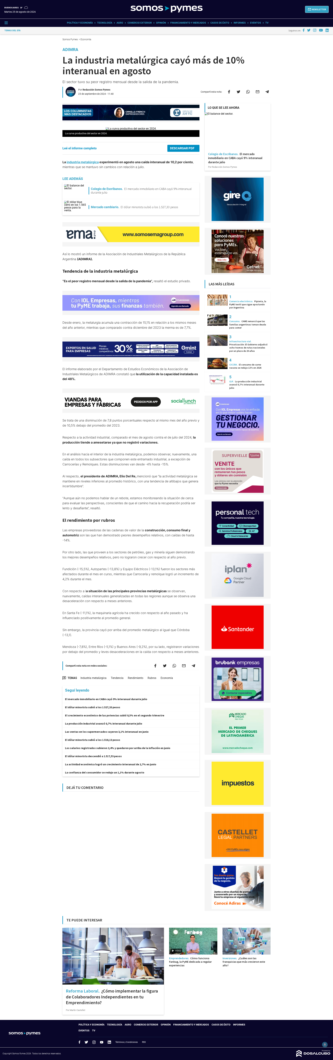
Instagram (94, 1042)
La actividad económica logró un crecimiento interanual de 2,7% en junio (110, 764)
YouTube (101, 1042)
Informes (240, 22)
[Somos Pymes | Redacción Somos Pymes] (71, 95)
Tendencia (117, 678)
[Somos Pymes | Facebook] (303, 30)
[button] (317, 9)
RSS (144, 1042)
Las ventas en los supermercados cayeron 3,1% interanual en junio (107, 731)
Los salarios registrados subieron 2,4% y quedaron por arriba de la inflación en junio (117, 748)
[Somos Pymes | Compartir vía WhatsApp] (248, 91)
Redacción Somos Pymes (96, 89)
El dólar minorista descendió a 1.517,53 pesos (93, 756)
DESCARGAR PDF (182, 148)
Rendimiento (135, 678)
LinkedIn (109, 1042)
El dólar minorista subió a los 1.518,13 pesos (92, 740)
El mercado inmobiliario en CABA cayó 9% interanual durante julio (106, 699)
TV (266, 22)
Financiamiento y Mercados (188, 22)
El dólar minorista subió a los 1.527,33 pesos (92, 707)
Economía (167, 678)
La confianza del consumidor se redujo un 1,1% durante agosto (104, 772)
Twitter (86, 1042)
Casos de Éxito (219, 22)
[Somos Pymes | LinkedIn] (327, 30)
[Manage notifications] (325, 1044)
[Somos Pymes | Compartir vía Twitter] (238, 91)
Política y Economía (80, 22)
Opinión (161, 22)
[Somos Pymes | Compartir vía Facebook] (228, 91)
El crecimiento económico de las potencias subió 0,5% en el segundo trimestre (114, 715)
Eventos (255, 22)
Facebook (79, 1042)
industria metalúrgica (83, 162)
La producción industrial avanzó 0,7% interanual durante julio (103, 723)
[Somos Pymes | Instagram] (314, 30)
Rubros (152, 678)
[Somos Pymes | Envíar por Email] (257, 91)
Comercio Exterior (139, 22)
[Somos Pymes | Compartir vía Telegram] (267, 91)
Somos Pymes (70, 39)
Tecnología (104, 22)
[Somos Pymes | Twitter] (309, 30)
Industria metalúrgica (93, 678)
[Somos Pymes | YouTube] (321, 30)
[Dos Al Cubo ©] (313, 1056)
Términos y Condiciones (126, 1042)
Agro (120, 22)
